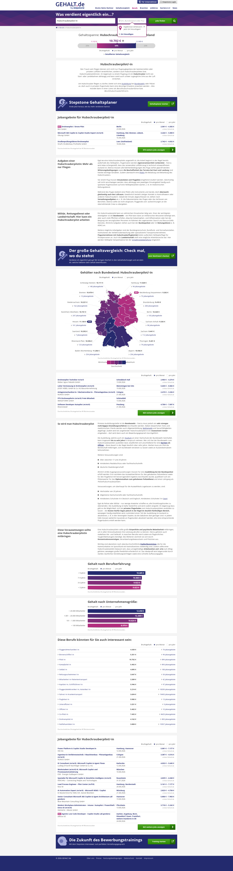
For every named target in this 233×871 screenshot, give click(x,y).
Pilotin (142, 172)
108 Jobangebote (168, 669)
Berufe (134, 8)
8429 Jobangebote (168, 714)
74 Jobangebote (169, 649)
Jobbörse (154, 8)
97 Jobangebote (169, 684)
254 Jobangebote (93, 354)
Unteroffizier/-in (65, 704)
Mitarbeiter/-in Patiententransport (73, 679)
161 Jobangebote (79, 325)
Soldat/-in (63, 669)
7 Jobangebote (81, 335)
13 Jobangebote (87, 296)
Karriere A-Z (165, 8)
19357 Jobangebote (167, 724)
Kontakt (139, 858)
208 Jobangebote (151, 306)
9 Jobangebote (169, 704)
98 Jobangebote (153, 325)
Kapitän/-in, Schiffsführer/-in (71, 684)
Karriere (164, 443)
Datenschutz (129, 858)
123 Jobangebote (85, 344)
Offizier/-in (63, 709)
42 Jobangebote (169, 679)
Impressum (148, 858)
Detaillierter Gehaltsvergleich (117, 54)
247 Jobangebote (79, 315)
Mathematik (147, 428)
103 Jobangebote (155, 315)
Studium (128, 438)
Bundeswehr (139, 83)
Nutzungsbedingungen (112, 858)
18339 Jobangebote (167, 689)
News (175, 8)
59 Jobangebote (169, 674)
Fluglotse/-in (64, 699)
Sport (165, 498)
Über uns (90, 858)
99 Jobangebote (169, 654)
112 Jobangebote (149, 335)
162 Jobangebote (80, 306)
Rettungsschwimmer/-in (69, 674)
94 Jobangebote (139, 286)
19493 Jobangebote (167, 694)
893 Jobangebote (168, 664)
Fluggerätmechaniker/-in (69, 649)
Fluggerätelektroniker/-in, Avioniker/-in (75, 689)
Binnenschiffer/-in (66, 654)
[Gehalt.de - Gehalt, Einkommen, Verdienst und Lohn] (70, 5)
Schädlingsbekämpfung (141, 240)
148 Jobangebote (96, 286)
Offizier (101, 445)
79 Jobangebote (147, 344)
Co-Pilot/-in (63, 714)
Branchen (144, 8)
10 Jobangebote (169, 709)
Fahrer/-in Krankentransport (70, 694)
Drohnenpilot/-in (66, 719)
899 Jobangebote (168, 659)
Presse (98, 858)
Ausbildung (126, 83)
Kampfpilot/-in (65, 664)
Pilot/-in (62, 659)
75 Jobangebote (147, 296)
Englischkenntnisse (148, 544)
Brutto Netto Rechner (104, 8)
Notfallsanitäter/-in (67, 724)
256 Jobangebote (137, 354)
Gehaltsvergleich (123, 8)
